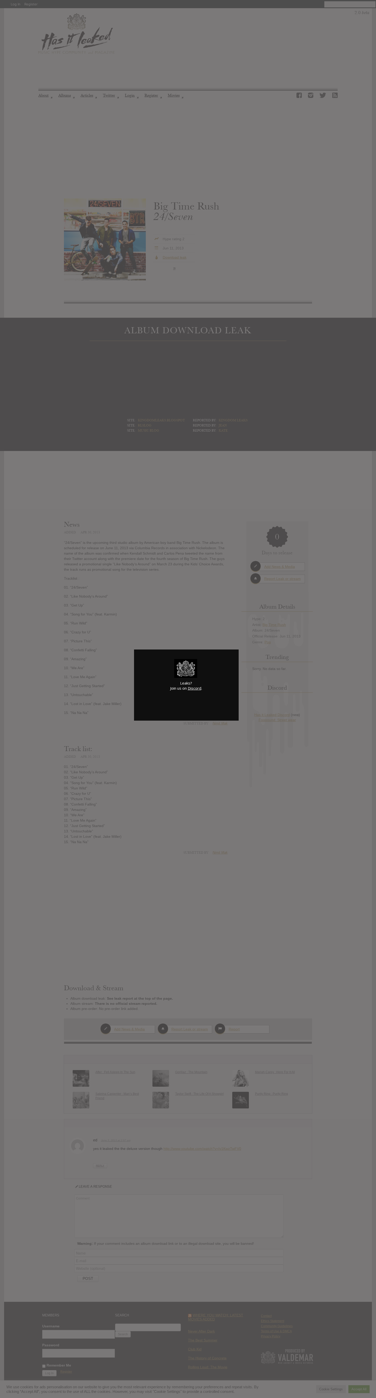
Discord (194, 688)
